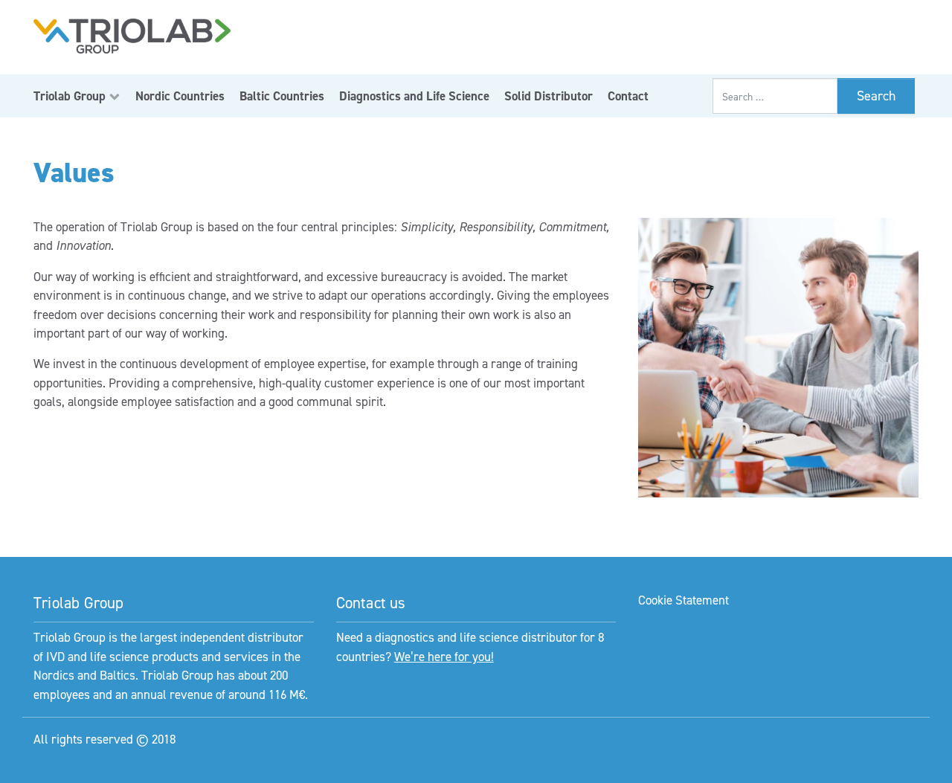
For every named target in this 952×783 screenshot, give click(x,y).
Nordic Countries (180, 96)
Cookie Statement (683, 600)
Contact (628, 96)
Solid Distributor (548, 96)
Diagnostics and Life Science (414, 96)
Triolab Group (69, 96)
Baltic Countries (281, 96)
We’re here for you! (444, 656)
